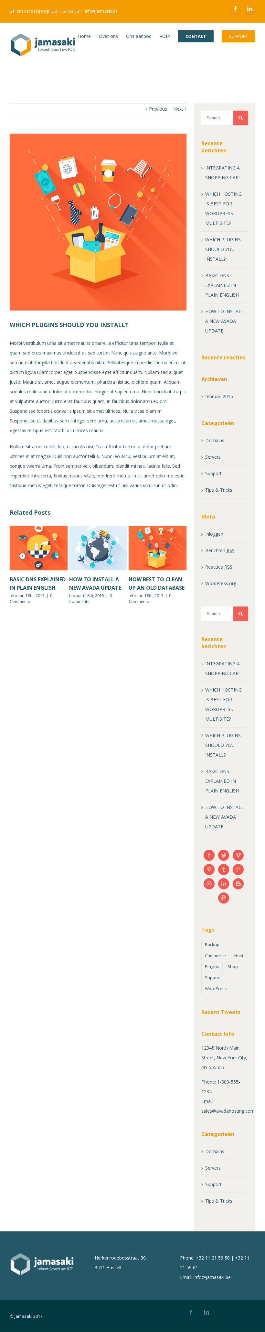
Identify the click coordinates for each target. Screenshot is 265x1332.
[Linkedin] (249, 8)
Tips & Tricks (218, 490)
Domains (214, 440)
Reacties (218, 567)
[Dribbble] (209, 883)
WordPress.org (220, 583)
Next (178, 109)
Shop (233, 966)
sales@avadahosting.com (228, 1111)
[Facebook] (235, 8)
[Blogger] (238, 883)
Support (213, 473)
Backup (212, 944)
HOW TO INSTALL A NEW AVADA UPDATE (224, 321)
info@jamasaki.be (101, 11)
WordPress (216, 988)
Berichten (220, 550)
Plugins (212, 966)
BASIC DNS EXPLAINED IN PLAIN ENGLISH (222, 285)
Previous (158, 109)
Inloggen (214, 534)
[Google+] (238, 869)
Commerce (215, 955)
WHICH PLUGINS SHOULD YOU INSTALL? (223, 249)
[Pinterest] (209, 869)
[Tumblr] (223, 869)
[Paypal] (223, 897)
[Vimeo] (238, 855)
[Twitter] (223, 855)
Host (238, 955)
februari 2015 (219, 396)
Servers (213, 457)
